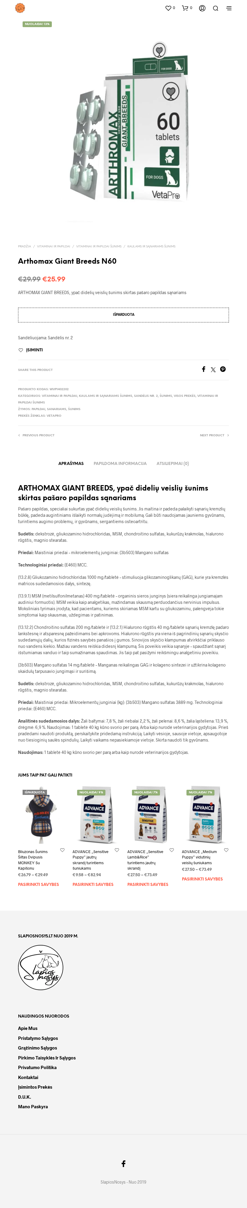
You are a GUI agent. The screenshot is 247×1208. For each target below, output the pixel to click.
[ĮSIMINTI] (62, 849)
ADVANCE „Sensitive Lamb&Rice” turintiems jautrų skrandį (145, 860)
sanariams (56, 409)
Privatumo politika (37, 1067)
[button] (170, 8)
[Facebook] (206, 370)
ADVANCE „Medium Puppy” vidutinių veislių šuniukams (199, 857)
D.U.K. (24, 1097)
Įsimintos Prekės (35, 1087)
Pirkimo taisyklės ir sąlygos (47, 1057)
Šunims (166, 396)
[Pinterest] (224, 370)
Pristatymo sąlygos (38, 1038)
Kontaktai (28, 1077)
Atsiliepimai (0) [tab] (173, 464)
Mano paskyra (33, 1106)
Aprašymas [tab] (71, 464)
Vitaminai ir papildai (53, 246)
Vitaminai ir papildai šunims (98, 246)
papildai (38, 409)
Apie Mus (27, 1028)
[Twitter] (215, 370)
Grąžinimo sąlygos (37, 1047)
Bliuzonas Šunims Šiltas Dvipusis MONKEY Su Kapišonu (33, 860)
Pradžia (24, 246)
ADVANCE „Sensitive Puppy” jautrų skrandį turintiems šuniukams (90, 860)
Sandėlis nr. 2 (146, 396)
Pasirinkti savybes (38, 885)
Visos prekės (184, 396)
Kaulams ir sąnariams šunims (151, 246)
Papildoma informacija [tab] (120, 464)
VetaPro (54, 416)
